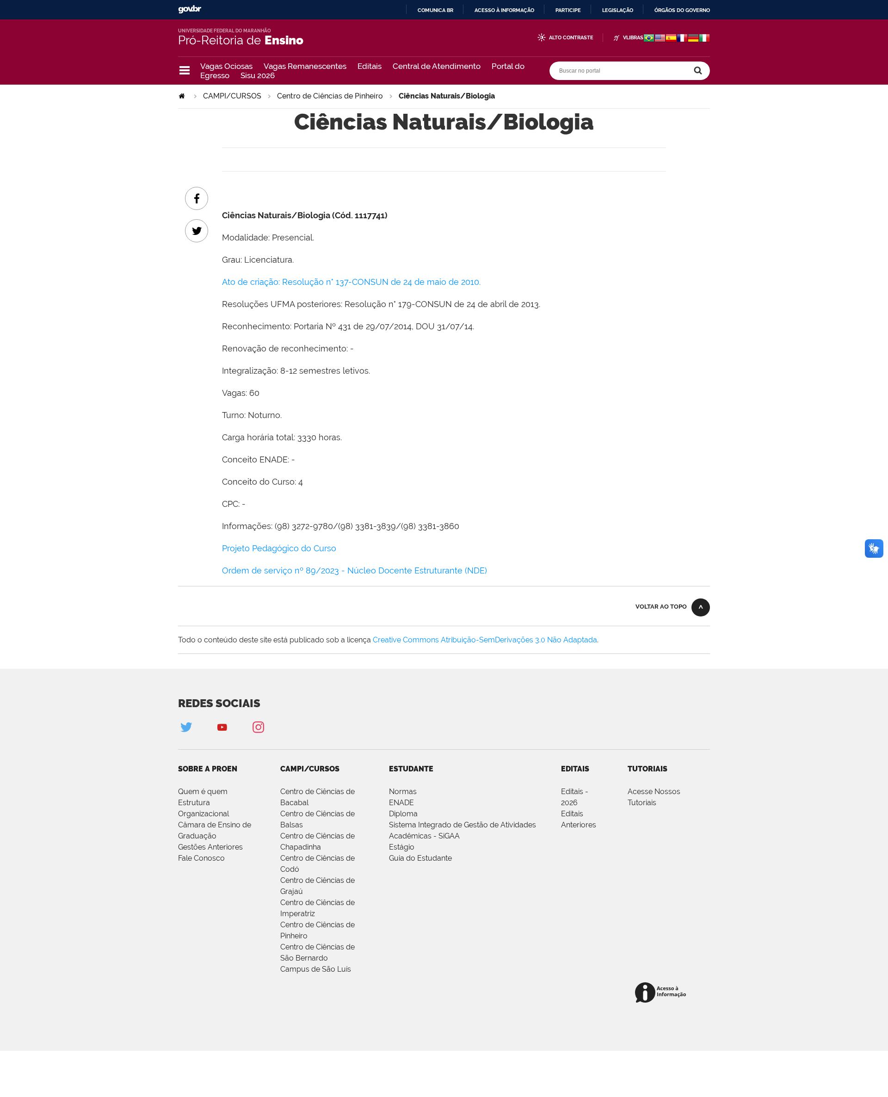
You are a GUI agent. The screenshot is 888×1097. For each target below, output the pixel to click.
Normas (403, 791)
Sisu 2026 (257, 75)
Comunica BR (435, 10)
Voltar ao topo (661, 606)
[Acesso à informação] (662, 993)
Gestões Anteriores (210, 847)
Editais (370, 66)
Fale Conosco (201, 858)
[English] (660, 39)
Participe (568, 10)
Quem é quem (203, 791)
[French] (682, 39)
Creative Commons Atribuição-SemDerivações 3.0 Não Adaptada (485, 639)
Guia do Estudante (420, 858)
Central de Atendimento (437, 66)
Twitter (186, 726)
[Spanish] (671, 39)
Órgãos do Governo (682, 10)
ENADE (401, 802)
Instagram (258, 726)
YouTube (222, 726)
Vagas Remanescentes (305, 66)
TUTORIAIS (647, 768)
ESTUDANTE (411, 768)
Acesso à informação (504, 10)
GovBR (189, 9)
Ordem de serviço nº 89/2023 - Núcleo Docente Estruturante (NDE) (354, 570)
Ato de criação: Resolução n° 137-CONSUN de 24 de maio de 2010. (351, 282)
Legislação (617, 10)
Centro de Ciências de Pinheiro (330, 96)
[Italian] (704, 39)
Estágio (401, 847)
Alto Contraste (571, 38)
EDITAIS (575, 768)
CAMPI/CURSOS (232, 96)
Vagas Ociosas (226, 66)
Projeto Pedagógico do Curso (279, 548)
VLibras (633, 38)
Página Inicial (182, 96)
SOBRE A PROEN (207, 768)
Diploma (403, 813)
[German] (693, 39)
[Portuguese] (648, 39)
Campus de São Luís (315, 969)
